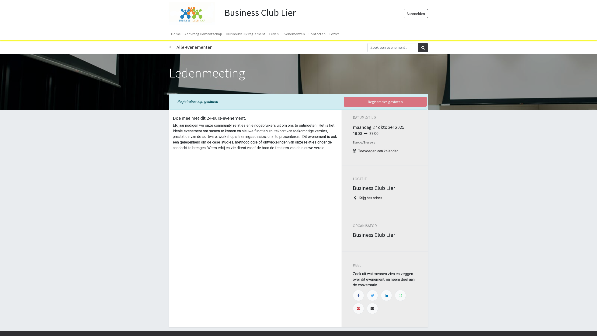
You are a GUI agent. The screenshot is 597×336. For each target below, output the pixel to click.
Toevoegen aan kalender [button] (378, 151)
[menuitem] (176, 33)
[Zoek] (423, 47)
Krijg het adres (370, 198)
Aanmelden (416, 13)
